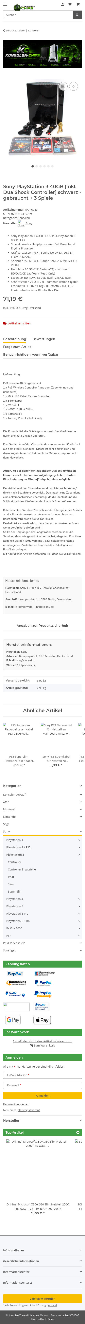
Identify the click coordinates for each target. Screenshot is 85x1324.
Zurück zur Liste (15, 30)
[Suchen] (77, 15)
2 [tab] (36, 166)
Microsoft (9, 809)
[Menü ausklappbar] (5, 2)
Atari (6, 802)
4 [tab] (44, 166)
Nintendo (9, 817)
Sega (6, 824)
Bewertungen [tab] (43, 339)
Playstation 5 (14, 906)
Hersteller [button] (11, 1120)
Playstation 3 (15, 855)
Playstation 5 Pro (17, 913)
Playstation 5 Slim (18, 921)
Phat (11, 877)
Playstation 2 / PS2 (18, 847)
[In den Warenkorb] (6, 76)
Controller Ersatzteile (22, 869)
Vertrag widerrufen (42, 1299)
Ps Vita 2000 (14, 928)
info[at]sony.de (45, 606)
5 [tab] (48, 166)
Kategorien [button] (12, 786)
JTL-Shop (49, 1319)
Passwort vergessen (16, 1104)
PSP (8, 936)
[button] (62, 4)
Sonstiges (9, 950)
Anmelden (42, 1095)
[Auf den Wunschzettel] (73, 86)
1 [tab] (32, 166)
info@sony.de (23, 606)
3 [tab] (40, 166)
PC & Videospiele (14, 943)
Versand (35, 308)
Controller (14, 862)
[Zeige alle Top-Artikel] (77, 1132)
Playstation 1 (14, 840)
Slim (11, 884)
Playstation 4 (14, 899)
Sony (6, 831)
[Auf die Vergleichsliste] (63, 86)
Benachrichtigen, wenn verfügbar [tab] (31, 354)
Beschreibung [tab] (14, 339)
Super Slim (15, 891)
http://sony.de (27, 665)
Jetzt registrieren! (28, 1110)
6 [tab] (52, 166)
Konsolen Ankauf (14, 794)
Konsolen (24, 218)
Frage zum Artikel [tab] (17, 347)
